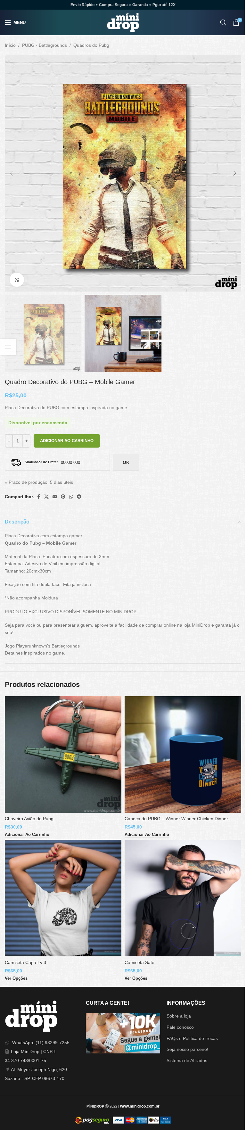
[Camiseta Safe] (183, 898)
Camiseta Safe (139, 962)
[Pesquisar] (223, 22)
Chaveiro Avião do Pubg (29, 818)
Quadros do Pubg (91, 45)
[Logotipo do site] (123, 22)
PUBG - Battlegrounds (44, 45)
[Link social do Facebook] (38, 496)
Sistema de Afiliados (187, 1060)
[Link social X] (46, 496)
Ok (126, 462)
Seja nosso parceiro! (187, 1049)
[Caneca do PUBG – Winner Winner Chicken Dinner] (183, 754)
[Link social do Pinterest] (63, 496)
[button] (11, 173)
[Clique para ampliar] (17, 280)
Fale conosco (180, 1027)
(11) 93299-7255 (53, 1042)
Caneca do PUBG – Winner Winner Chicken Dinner (176, 818)
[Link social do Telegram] (79, 496)
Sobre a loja (179, 1016)
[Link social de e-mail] (55, 496)
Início (10, 45)
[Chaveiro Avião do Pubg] (63, 754)
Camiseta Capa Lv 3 (25, 962)
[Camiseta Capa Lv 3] (63, 898)
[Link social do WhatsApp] (71, 496)
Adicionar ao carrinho (67, 440)
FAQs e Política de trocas (192, 1038)
